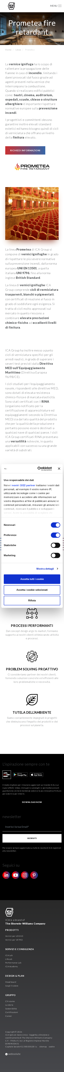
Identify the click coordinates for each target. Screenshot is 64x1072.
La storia (9, 1005)
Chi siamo (10, 1001)
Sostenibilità (11, 1008)
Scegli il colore (11, 986)
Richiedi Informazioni (25, 150)
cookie (52, 1046)
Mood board (10, 982)
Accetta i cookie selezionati (32, 589)
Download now (32, 802)
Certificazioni (11, 1012)
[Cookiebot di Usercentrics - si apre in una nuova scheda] (39, 469)
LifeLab (8, 959)
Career (8, 1016)
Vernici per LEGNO (14, 936)
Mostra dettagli (45, 568)
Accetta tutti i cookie (32, 579)
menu (53, 5)
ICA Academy (11, 966)
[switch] (55, 535)
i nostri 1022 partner (23, 485)
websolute (14, 1053)
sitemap (43, 1046)
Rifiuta (32, 600)
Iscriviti (32, 838)
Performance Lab (13, 962)
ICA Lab (8, 955)
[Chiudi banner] (59, 469)
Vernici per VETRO (14, 940)
